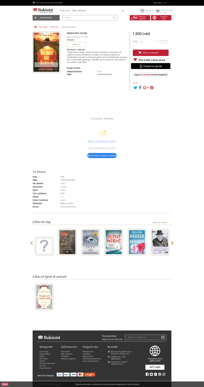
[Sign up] (163, 337)
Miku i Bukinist (66, 354)
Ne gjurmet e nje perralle (44, 313)
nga (68, 37)
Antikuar (43, 366)
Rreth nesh (65, 11)
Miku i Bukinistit (79, 11)
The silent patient (114, 258)
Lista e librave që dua (91, 361)
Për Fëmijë (44, 359)
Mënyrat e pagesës (68, 359)
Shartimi (160, 257)
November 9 (137, 257)
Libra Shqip (44, 352)
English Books (45, 354)
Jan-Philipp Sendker (79, 37)
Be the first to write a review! (102, 155)
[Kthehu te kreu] (35, 27)
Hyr (122, 11)
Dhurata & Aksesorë (47, 363)
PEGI (99, 72)
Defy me (90, 257)
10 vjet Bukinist (45, 368)
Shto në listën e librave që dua (151, 60)
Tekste (42, 356)
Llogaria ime (90, 347)
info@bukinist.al (117, 364)
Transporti (65, 356)
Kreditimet (86, 354)
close (5, 384)
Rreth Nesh (65, 352)
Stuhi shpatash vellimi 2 (67, 258)
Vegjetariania (44, 257)
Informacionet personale (92, 359)
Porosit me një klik (153, 66)
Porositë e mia (88, 352)
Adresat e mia (88, 356)
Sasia (135, 41)
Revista (42, 361)
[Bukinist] (43, 11)
